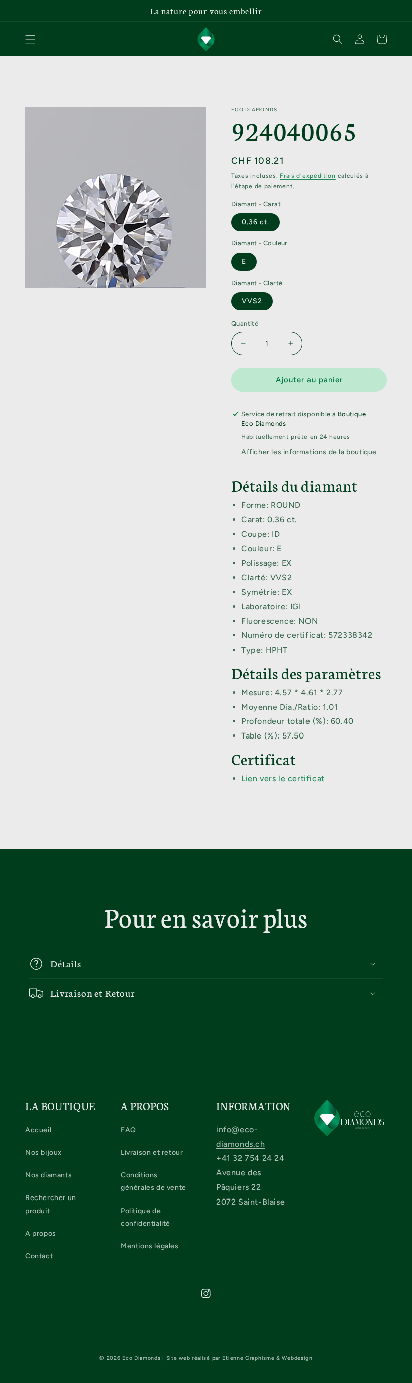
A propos (40, 1233)
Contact (39, 1256)
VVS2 (252, 301)
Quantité (244, 323)
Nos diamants (48, 1175)
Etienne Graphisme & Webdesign (267, 1358)
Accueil (38, 1130)
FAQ (128, 1130)
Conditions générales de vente (153, 1181)
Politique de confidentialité (145, 1217)
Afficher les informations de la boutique (309, 452)
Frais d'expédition (308, 175)
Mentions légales (150, 1246)
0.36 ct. (255, 222)
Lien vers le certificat (283, 778)
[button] (30, 39)
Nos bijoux (43, 1152)
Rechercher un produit (50, 1204)
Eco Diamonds (141, 1358)
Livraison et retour (152, 1152)
